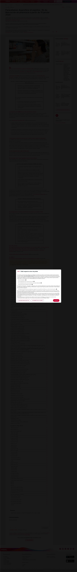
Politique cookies (46, 297)
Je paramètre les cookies (37, 300)
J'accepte (56, 300)
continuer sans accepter (23, 300)
